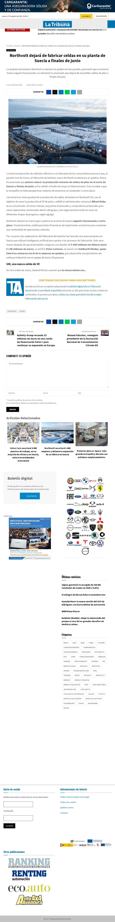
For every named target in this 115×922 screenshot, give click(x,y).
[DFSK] (85, 491)
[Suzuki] (77, 546)
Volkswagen (69, 703)
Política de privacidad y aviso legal (74, 797)
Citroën (101, 643)
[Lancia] (70, 515)
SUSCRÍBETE (86, 16)
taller (91, 694)
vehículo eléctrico (93, 699)
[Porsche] (100, 530)
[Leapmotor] (85, 515)
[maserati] (100, 515)
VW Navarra (93, 703)
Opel (95, 671)
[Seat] (75, 538)
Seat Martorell (99, 685)
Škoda (66, 708)
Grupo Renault (80, 661)
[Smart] (102, 538)
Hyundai (94, 661)
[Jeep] (84, 507)
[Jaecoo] (70, 507)
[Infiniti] (100, 499)
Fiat (65, 657)
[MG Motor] (85, 523)
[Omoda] (77, 530)
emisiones (86, 652)
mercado (84, 666)
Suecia (22, 311)
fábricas (102, 657)
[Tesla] (85, 546)
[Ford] (77, 499)
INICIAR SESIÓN (101, 16)
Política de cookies (68, 802)
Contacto (64, 813)
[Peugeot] (92, 530)
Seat (86, 685)
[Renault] (68, 538)
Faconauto (99, 652)
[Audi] (77, 483)
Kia (104, 661)
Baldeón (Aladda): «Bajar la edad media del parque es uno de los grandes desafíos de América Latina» (83, 621)
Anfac (66, 643)
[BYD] (92, 483)
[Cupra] (70, 491)
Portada (9, 46)
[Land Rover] (77, 515)
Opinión (67, 675)
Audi (74, 643)
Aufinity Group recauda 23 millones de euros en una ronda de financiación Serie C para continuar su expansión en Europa (36, 340)
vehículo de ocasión (72, 699)
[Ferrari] (100, 491)
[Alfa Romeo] (70, 483)
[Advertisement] (57, 746)
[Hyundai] (92, 499)
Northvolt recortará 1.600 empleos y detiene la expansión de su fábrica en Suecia (57, 451)
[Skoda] (94, 538)
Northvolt (12, 311)
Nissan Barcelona (81, 671)
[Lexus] (92, 515)
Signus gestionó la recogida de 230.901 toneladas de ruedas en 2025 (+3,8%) (71, 31)
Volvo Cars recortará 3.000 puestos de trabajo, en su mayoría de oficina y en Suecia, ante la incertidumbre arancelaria (23, 454)
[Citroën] (100, 483)
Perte (77, 675)
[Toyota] (92, 546)
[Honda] (85, 499)
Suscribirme (32, 496)
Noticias (17, 46)
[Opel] (85, 530)
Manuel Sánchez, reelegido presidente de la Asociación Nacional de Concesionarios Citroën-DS (82, 340)
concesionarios (71, 652)
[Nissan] (70, 530)
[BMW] (85, 483)
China (91, 643)
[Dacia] (77, 491)
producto (100, 675)
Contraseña (8, 811)
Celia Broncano (14, 85)
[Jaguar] (77, 507)
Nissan (66, 671)
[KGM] (92, 507)
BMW (82, 643)
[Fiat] (70, 499)
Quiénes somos (66, 807)
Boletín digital (20, 478)
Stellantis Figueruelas (74, 694)
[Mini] (92, 523)
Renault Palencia (82, 680)
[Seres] (85, 538)
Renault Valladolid (72, 685)
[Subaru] (70, 546)
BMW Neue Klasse (71, 611)
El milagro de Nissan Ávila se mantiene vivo (83, 594)
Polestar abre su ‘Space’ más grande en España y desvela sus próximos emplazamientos (92, 454)
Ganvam (67, 661)
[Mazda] (70, 523)
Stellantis (85, 689)
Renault (67, 680)
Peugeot (88, 675)
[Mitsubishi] (100, 523)
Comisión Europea (71, 647)
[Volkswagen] (100, 546)
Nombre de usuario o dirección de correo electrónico (26, 797)
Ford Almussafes (87, 657)
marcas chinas (70, 666)
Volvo (81, 703)
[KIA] (100, 507)
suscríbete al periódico (51, 290)
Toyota (101, 694)
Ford (73, 657)
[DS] (92, 491)
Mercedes (96, 666)
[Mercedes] (77, 523)
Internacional (11, 50)
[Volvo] (85, 554)
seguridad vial (70, 689)
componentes (89, 647)
